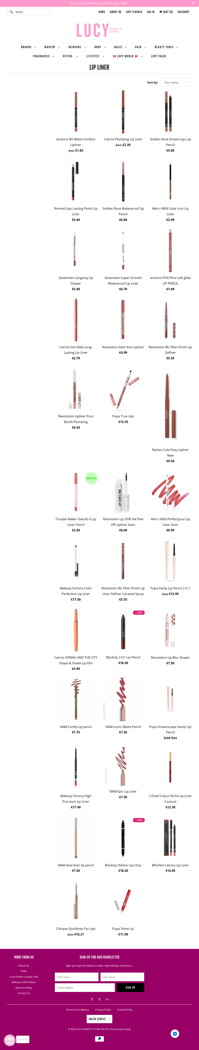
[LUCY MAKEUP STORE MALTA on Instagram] (99, 999)
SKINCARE (75, 47)
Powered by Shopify (120, 1029)
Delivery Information (24, 982)
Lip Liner (99, 67)
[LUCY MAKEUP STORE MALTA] (99, 31)
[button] (175, 1034)
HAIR (139, 47)
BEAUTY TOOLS (165, 47)
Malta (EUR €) (97, 1019)
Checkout (183, 12)
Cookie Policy (125, 1009)
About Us (115, 12)
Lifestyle (93, 56)
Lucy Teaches (134, 12)
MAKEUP (50, 47)
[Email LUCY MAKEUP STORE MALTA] (107, 999)
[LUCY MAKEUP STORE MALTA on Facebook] (91, 999)
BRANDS (26, 47)
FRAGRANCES (42, 56)
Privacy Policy (103, 1009)
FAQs (24, 971)
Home (102, 12)
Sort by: (153, 82)
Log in (151, 12)
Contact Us (23, 993)
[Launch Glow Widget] (10, 1040)
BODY (98, 47)
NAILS (118, 47)
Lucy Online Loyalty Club (24, 976)
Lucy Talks (158, 56)
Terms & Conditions (77, 1009)
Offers (68, 56)
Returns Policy (24, 987)
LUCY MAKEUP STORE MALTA (93, 1029)
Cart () (167, 12)
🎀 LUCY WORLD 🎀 (126, 56)
